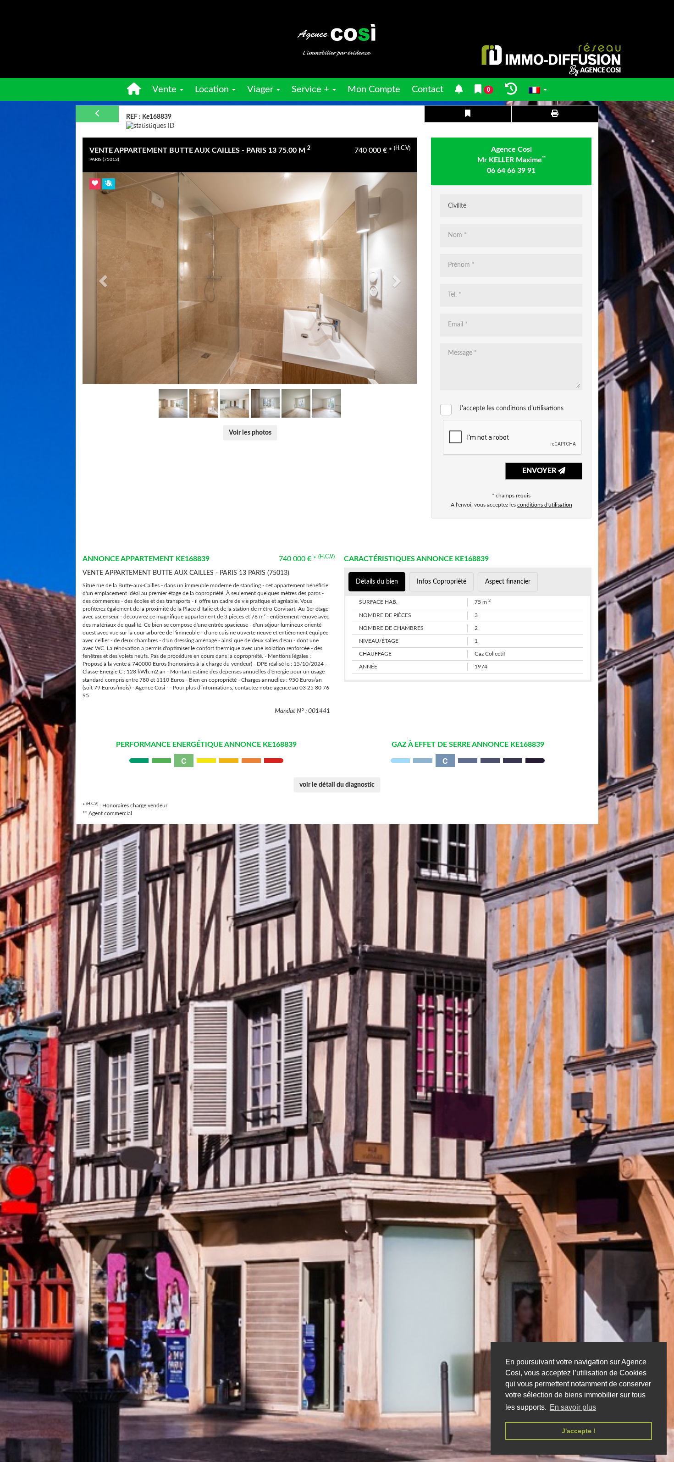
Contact (427, 89)
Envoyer (540, 470)
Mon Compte (374, 89)
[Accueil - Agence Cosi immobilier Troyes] (133, 89)
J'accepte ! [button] (579, 1430)
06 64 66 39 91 (511, 170)
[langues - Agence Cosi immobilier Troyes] (538, 89)
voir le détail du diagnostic (337, 785)
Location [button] (213, 89)
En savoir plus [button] (573, 1407)
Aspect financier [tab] (507, 582)
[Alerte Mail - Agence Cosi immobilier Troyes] (459, 89)
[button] (102, 278)
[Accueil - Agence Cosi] (337, 39)
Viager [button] (261, 89)
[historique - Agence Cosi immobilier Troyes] (511, 89)
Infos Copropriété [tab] (441, 582)
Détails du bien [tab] (377, 582)
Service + (311, 89)
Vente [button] (165, 89)
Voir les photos (250, 433)
